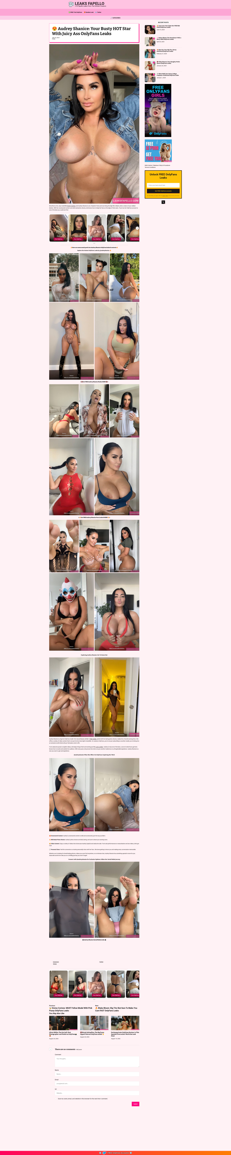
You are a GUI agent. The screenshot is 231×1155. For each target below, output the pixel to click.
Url (56, 1089)
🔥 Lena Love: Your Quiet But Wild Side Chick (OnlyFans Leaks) (168, 26)
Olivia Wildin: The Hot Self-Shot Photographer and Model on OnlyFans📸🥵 (63, 1034)
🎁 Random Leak (88, 12)
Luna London (99, 747)
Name (57, 1070)
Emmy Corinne (71, 206)
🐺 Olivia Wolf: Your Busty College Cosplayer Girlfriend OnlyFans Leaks (168, 74)
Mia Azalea (93, 739)
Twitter (101, 962)
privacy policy (165, 195)
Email (56, 1080)
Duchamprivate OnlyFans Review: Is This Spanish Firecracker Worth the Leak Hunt (125, 1034)
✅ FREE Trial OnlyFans (75, 12)
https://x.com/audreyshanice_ (64, 299)
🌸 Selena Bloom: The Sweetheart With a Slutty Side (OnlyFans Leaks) (169, 38)
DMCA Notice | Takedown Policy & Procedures (157, 165)
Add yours (79, 1049)
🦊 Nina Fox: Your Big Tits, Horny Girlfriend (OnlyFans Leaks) (166, 50)
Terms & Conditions (150, 167)
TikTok (55, 964)
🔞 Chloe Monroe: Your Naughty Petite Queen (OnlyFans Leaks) (168, 62)
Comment (58, 1055)
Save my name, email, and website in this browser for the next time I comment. (83, 1099)
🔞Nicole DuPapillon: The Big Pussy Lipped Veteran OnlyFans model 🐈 (92, 1033)
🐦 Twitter (98, 12)
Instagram (56, 962)
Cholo (53, 39)
